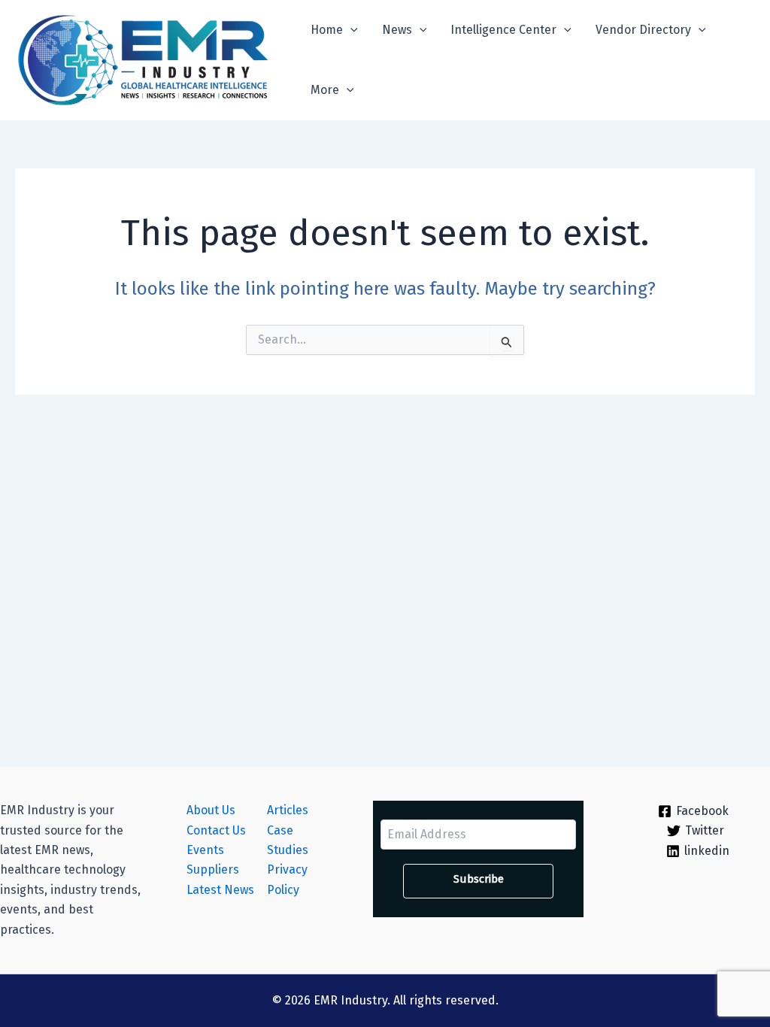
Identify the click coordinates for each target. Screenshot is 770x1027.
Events (205, 850)
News (397, 30)
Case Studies (287, 840)
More (325, 90)
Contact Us (216, 830)
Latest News (220, 890)
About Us (210, 810)
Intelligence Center (503, 30)
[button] (350, 30)
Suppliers (212, 869)
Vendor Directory (643, 30)
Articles (287, 810)
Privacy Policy (287, 879)
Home (327, 30)
